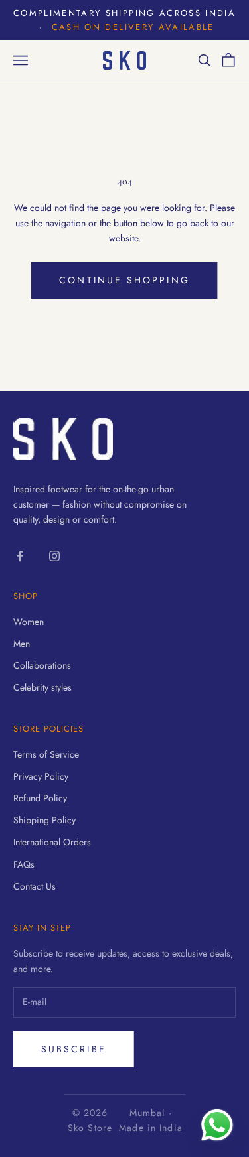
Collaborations (42, 665)
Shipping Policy (44, 820)
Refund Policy (40, 798)
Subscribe (73, 1048)
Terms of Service (46, 754)
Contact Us (34, 886)
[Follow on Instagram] (54, 556)
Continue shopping (124, 280)
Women (28, 621)
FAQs (24, 864)
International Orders (52, 842)
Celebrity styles (42, 687)
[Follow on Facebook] (20, 556)
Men (21, 643)
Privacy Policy (40, 776)
